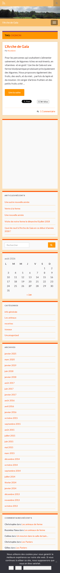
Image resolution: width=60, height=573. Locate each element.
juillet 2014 (10, 476)
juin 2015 (9, 441)
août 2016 (9, 400)
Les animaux (10, 317)
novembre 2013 (12, 500)
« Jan (29, 294)
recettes (9, 323)
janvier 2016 (10, 412)
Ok (11, 568)
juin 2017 (9, 388)
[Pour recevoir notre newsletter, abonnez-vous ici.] (3, 2)
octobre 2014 (11, 465)
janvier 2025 (10, 353)
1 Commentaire (47, 111)
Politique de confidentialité (37, 568)
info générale (11, 311)
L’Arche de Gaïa (17, 46)
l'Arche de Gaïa (10, 22)
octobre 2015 (11, 418)
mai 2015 (9, 447)
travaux (8, 329)
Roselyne (12, 50)
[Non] (56, 561)
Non (18, 568)
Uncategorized (12, 335)
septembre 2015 (13, 424)
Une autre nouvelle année (17, 202)
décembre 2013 (12, 494)
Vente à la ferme (12, 208)
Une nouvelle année (14, 215)
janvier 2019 (10, 365)
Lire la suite (14, 92)
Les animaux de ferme (32, 524)
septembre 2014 (13, 470)
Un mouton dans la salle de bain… (32, 536)
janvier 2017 (10, 394)
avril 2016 (9, 406)
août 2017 (9, 383)
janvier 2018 (10, 377)
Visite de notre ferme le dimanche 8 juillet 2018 (27, 221)
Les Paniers (27, 541)
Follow (45, 102)
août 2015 (9, 429)
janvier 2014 (10, 488)
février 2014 (10, 482)
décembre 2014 (12, 459)
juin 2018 (9, 371)
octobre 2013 (11, 506)
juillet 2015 (10, 435)
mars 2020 (10, 359)
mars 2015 (10, 453)
